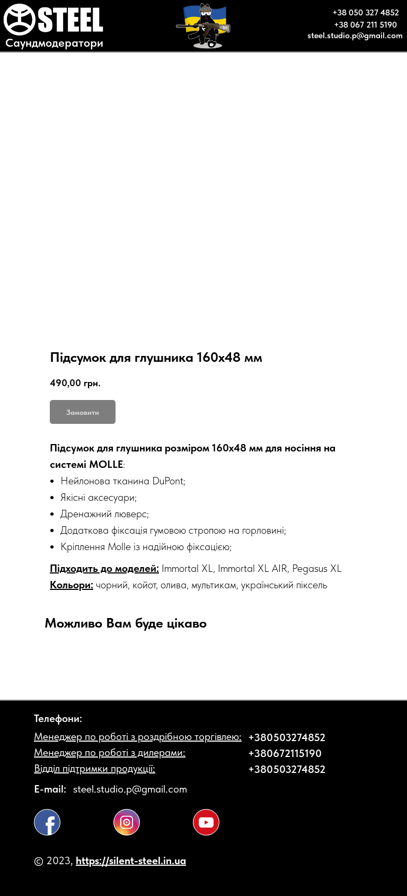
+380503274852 (286, 737)
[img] (47, 822)
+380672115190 (285, 753)
